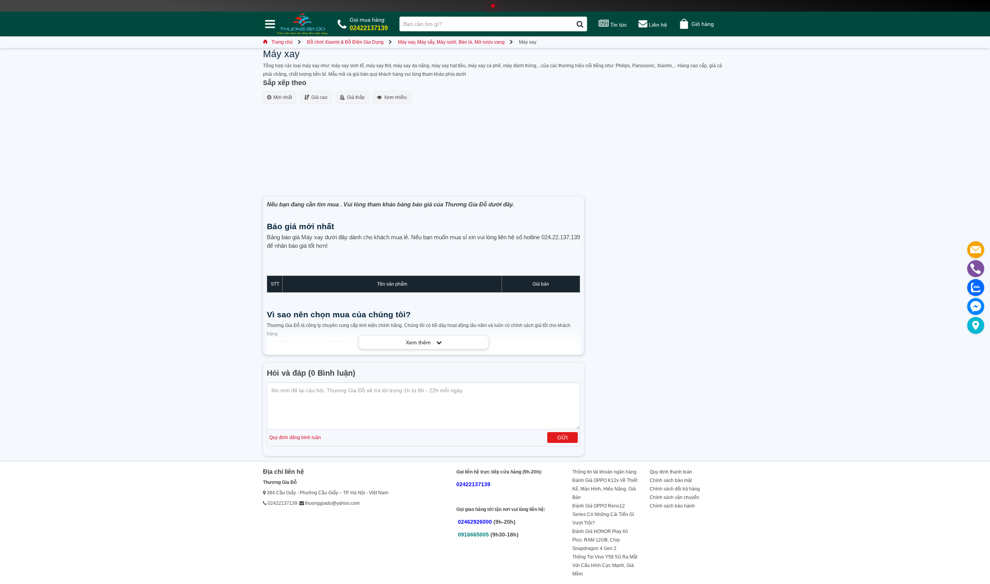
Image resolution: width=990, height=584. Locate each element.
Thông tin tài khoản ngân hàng (604, 472)
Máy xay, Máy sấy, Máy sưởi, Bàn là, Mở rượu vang (451, 42)
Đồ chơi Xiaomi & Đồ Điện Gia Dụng (345, 42)
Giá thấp (355, 97)
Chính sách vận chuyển (674, 497)
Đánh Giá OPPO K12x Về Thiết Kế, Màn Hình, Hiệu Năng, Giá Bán (604, 489)
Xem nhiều (394, 97)
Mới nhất (281, 97)
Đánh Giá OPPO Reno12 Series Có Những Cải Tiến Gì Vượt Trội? (603, 514)
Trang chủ (282, 42)
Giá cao (318, 97)
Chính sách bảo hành (672, 506)
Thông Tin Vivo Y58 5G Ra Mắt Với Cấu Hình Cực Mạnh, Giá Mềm (604, 565)
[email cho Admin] (975, 249)
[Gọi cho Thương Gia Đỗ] (975, 268)
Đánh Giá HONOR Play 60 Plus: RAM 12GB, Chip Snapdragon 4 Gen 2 (600, 540)
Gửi (562, 437)
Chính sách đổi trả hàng (675, 489)
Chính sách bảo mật (671, 480)
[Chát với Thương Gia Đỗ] (975, 306)
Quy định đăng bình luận (295, 437)
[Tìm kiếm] (580, 24)
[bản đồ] (975, 325)
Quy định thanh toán (671, 472)
